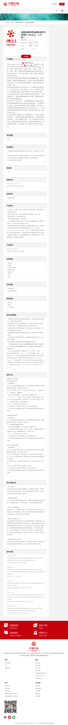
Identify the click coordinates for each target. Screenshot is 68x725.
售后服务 (37, 665)
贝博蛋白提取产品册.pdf (11, 693)
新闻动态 (37, 693)
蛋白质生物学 (19, 22)
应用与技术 (8, 663)
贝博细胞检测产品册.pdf (11, 696)
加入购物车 (26, 56)
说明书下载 (28, 63)
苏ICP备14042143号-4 (33, 723)
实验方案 (7, 691)
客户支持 (37, 670)
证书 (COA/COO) (40, 675)
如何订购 (37, 663)
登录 (55, 4)
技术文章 (7, 688)
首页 (7, 22)
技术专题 (7, 686)
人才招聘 (37, 691)
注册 (62, 4)
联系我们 (37, 696)
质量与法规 (38, 678)
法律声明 (7, 668)
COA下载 (29, 65)
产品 (12, 22)
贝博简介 (37, 686)
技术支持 (37, 668)
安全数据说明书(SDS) (41, 673)
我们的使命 (38, 688)
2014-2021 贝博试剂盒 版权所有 (21, 723)
